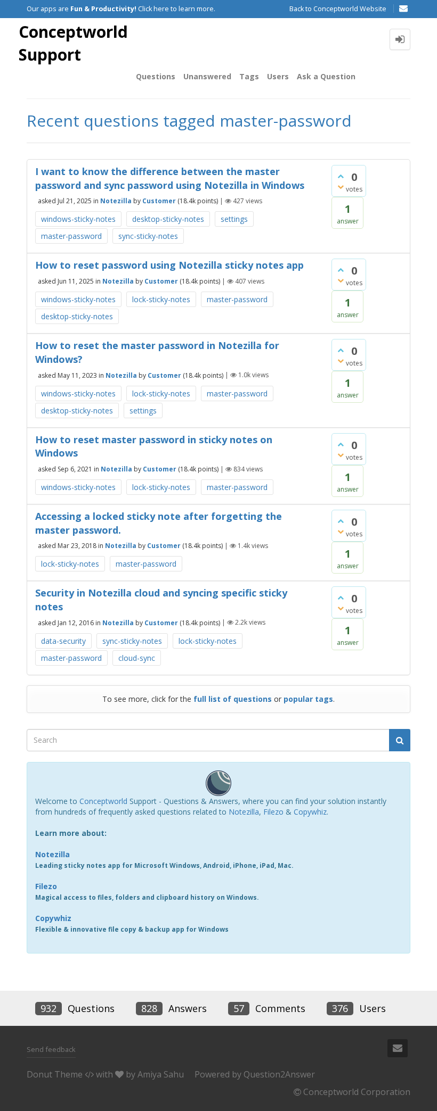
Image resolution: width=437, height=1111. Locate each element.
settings (234, 219)
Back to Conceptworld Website (337, 8)
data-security (63, 641)
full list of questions (232, 699)
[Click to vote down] (340, 186)
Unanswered (207, 76)
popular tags (308, 699)
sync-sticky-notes (148, 236)
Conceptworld (103, 801)
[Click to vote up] (340, 176)
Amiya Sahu (160, 1074)
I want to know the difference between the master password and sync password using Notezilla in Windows (169, 178)
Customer (159, 200)
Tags (249, 76)
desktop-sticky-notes (168, 219)
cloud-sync (136, 658)
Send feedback (51, 1049)
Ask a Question (326, 76)
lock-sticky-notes (161, 299)
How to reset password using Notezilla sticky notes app (169, 265)
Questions (155, 76)
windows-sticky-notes (78, 219)
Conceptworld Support (73, 43)
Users (278, 76)
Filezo (273, 812)
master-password (71, 236)
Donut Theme (55, 1074)
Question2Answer (279, 1074)
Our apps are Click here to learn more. (121, 8)
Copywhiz (310, 812)
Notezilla (116, 200)
